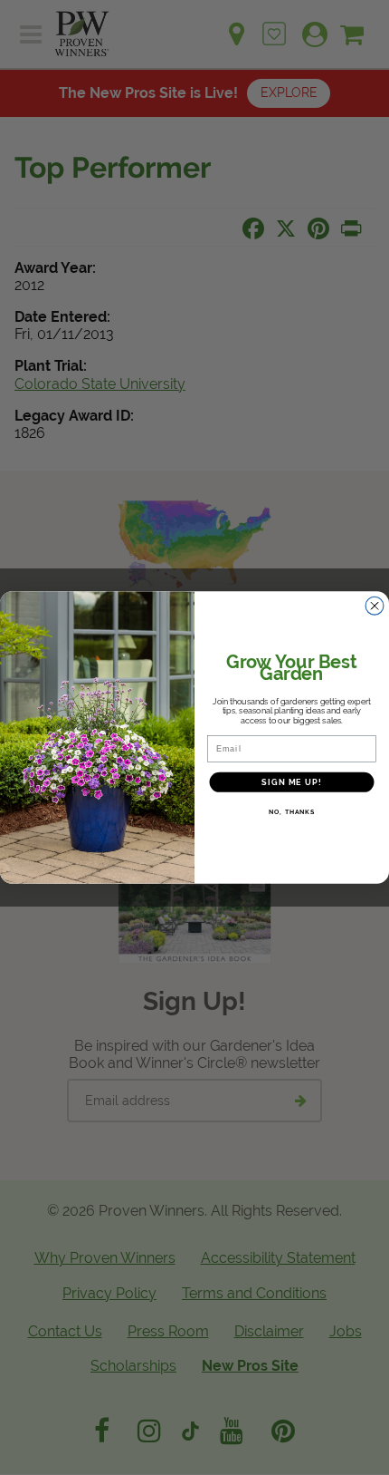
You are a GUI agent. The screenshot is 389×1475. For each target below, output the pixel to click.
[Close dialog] (374, 606)
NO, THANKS (292, 812)
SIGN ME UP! (291, 781)
